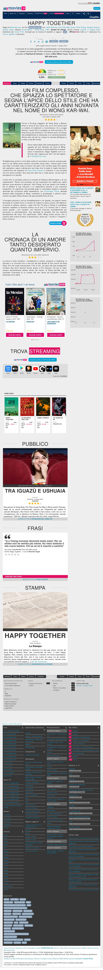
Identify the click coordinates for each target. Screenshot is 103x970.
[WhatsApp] (42, 41)
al (5, 691)
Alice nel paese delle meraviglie (13, 940)
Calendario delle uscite (32, 755)
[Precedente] (6, 415)
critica (5, 34)
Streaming (96, 83)
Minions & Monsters (78, 753)
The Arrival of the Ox (31, 851)
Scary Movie (14, 899)
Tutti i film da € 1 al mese (20, 284)
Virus (16, 922)
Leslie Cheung (51, 27)
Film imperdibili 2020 (10, 750)
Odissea (74, 734)
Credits (6, 959)
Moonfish (28, 830)
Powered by (56, 376)
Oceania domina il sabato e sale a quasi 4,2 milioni (84, 838)
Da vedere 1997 (35, 27)
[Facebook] (31, 41)
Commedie (7, 815)
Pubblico (39, 83)
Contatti (12, 959)
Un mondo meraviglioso (54, 813)
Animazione (7, 824)
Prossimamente (75, 948)
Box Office (64, 948)
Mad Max (27, 940)
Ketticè (49, 823)
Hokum (75, 760)
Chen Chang (81, 27)
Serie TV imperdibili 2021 (11, 796)
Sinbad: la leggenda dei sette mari (79, 816)
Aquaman (72, 800)
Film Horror (7, 821)
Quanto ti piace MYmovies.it (12, 724)
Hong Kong (39, 29)
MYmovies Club (9, 950)
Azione (6, 827)
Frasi (88, 83)
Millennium (7, 928)
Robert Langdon (18, 925)
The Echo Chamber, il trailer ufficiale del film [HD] (83, 890)
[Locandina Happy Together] (12, 148)
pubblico (12, 34)
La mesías (10, 322)
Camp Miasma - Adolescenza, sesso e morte (85, 750)
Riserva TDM (57, 959)
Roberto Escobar (10, 704)
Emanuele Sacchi (11, 683)
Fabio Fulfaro (9, 706)
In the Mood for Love (38, 156)
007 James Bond (21, 919)
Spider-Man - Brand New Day (81, 737)
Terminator (17, 942)
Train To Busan (51, 789)
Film (25, 948)
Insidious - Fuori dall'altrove (33, 736)
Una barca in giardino (53, 323)
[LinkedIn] (39, 41)
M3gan (28, 902)
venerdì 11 (84, 29)
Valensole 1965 (30, 747)
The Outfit (72, 806)
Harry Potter (28, 925)
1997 (47, 29)
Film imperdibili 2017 (10, 760)
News (23, 83)
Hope (27, 798)
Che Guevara (8, 942)
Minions (6, 899)
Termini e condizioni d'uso (43, 959)
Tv (59, 948)
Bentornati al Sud (30, 805)
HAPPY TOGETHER (35, 635)
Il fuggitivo (72, 768)
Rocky (71, 774)
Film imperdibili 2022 (10, 743)
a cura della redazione (12, 685)
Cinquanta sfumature (25, 917)
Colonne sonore (92, 948)
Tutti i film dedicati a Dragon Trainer (14, 905)
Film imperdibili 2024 (10, 737)
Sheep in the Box (52, 770)
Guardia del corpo (74, 827)
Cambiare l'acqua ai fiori (32, 811)
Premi (47, 83)
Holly (6, 694)
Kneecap (30, 322)
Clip (54, 686)
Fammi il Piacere (52, 817)
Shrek (70, 822)
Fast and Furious (9, 931)
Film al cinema (8, 766)
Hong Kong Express (35, 170)
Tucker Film (19, 31)
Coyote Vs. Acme (52, 792)
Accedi (96, 8)
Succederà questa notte (32, 817)
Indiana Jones (24, 922)
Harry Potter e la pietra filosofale (56, 739)
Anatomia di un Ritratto (32, 848)
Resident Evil (29, 785)
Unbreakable (8, 925)
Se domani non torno (31, 814)
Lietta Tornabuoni (11, 702)
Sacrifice (75, 756)
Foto (80, 83)
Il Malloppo (50, 807)
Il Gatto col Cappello (31, 808)
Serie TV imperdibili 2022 (11, 793)
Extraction (72, 779)
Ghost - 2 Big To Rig (53, 755)
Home (6, 948)
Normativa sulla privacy (25, 959)
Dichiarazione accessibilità (73, 959)
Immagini (56, 690)
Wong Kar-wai (15, 27)
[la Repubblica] (89, 4)
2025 (13, 731)
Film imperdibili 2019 (10, 753)
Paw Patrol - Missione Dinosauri (56, 844)
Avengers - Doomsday (32, 782)
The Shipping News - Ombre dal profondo (81, 790)
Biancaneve (7, 911)
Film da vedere (8, 763)
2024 (17, 731)
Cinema (12, 948)
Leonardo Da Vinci (27, 914)
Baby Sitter (7, 914)
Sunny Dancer (51, 796)
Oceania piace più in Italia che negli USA (81, 846)
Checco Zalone (17, 911)
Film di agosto (8, 769)
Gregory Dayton (93, 27)
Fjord (27, 801)
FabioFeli (8, 696)
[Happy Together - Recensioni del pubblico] (35, 484)
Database (19, 948)
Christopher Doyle (51, 191)
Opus (28, 905)
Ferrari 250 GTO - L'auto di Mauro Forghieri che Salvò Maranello (55, 836)
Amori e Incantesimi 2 (31, 795)
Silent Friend (51, 810)
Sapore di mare (73, 795)
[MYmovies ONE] (54, 284)
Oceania (27, 733)
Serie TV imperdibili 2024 (11, 786)
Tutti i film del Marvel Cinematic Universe (16, 934)
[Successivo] (64, 415)
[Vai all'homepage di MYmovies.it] (14, 10)
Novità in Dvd (8, 776)
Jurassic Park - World (10, 917)
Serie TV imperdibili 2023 (11, 789)
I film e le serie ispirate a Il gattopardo (15, 908)
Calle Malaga (29, 789)
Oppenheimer (28, 911)
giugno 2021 (95, 29)
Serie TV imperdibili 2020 (11, 799)
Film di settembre (9, 772)
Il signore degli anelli (10, 937)
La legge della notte (75, 811)
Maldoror (28, 744)
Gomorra (22, 899)
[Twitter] (35, 41)
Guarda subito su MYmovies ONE (59, 62)
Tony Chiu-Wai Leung (66, 27)
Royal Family (16, 914)
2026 (9, 731)
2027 (5, 731)
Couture (49, 752)
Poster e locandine (59, 688)
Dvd (55, 948)
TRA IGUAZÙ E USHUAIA (35, 490)
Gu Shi (27, 833)
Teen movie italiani (17, 928)
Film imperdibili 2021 (10, 747)
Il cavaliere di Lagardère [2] (77, 784)
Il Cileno (49, 767)
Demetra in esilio (30, 839)
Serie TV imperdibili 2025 (11, 783)
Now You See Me (19, 902)
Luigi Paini (8, 708)
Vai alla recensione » (39, 661)
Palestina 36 (29, 792)
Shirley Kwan (8, 29)
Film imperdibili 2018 (10, 756)
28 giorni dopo (8, 902)
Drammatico (27, 29)
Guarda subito (15, 335)
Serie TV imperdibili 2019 (11, 802)
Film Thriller (7, 818)
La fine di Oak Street (78, 743)
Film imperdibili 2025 (10, 734)
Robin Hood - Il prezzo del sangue (82, 747)
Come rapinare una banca (55, 820)
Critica (31, 83)
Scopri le (35, 519)
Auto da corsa (8, 922)
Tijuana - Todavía (30, 836)
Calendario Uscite (34, 948)
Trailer (63, 83)
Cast (15, 83)
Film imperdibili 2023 (10, 740)
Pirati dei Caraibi (9, 919)
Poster (72, 83)
